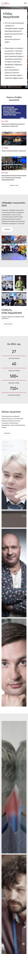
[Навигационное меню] (25, 3)
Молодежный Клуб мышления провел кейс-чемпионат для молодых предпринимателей (14, 857)
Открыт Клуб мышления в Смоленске (14, 831)
